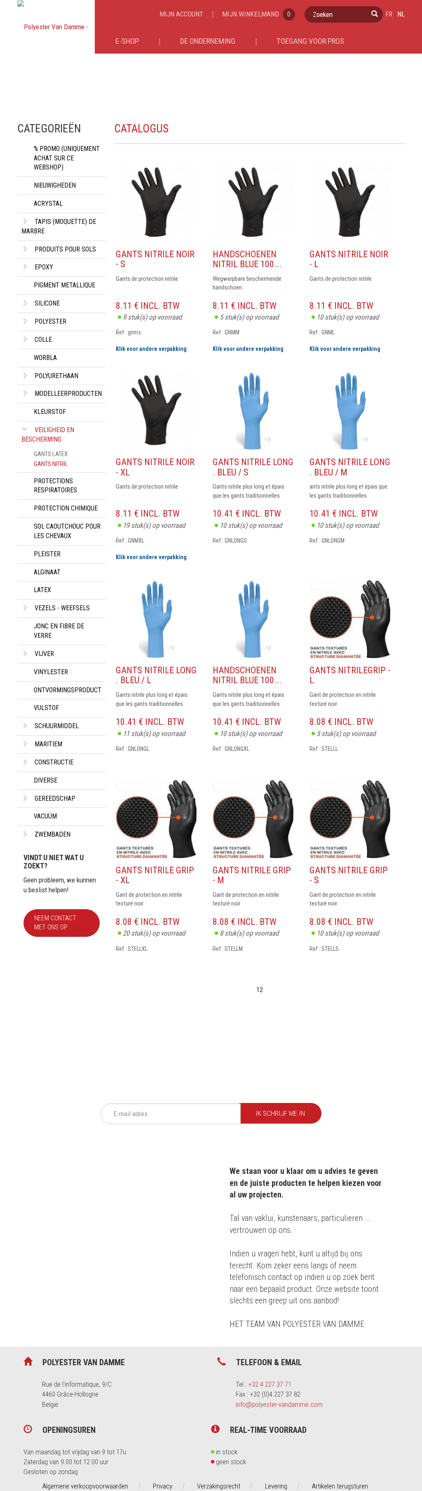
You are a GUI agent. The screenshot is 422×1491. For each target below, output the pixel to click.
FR (388, 14)
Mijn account (181, 14)
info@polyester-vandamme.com (279, 1404)
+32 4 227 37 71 (269, 1384)
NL (401, 14)
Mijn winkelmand (256, 14)
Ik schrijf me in (280, 1113)
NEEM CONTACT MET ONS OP (55, 922)
